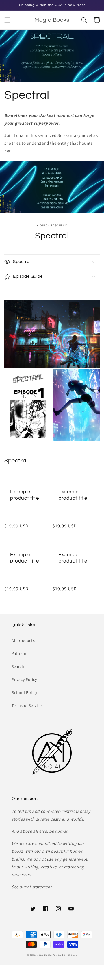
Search (18, 666)
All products (23, 640)
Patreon (19, 653)
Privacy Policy (24, 679)
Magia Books (44, 954)
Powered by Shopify (65, 954)
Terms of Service (27, 705)
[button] (7, 20)
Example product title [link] (24, 495)
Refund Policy (24, 692)
